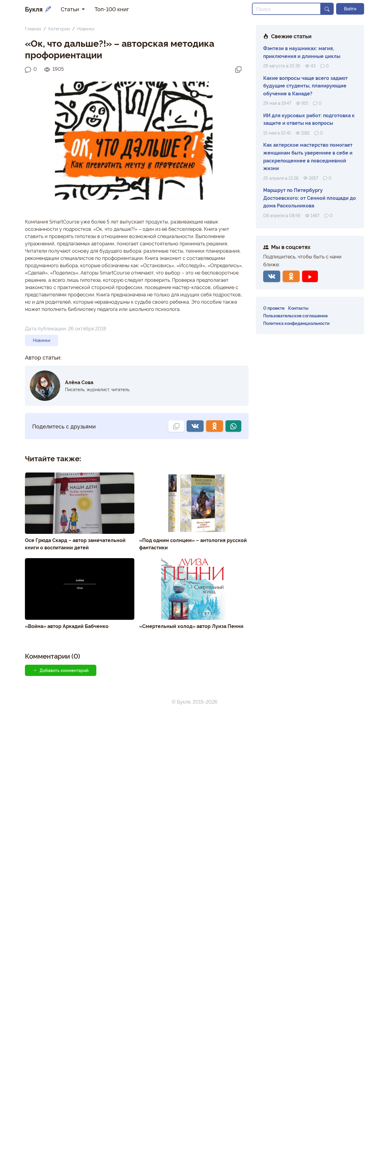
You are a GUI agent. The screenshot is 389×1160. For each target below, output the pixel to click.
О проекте (273, 308)
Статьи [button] (71, 8)
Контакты (298, 308)
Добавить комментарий (64, 670)
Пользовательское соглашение (295, 315)
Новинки (85, 28)
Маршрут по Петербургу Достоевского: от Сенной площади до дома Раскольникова (309, 197)
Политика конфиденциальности (296, 323)
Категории (59, 28)
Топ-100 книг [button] (112, 8)
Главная (33, 28)
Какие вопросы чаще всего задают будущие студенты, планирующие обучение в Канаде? (305, 85)
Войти (350, 8)
